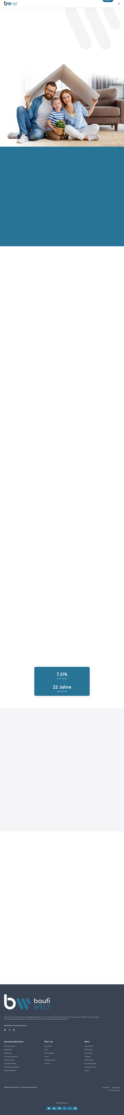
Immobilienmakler (10, 1063)
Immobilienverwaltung (59, 351)
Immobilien (93, 392)
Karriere (47, 1063)
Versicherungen (55, 392)
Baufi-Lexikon (89, 1060)
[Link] (62, 434)
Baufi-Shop (88, 1049)
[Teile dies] (54, 1108)
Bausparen (93, 310)
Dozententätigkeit (16, 392)
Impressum (106, 1087)
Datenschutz (116, 1087)
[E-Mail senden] (48, 1108)
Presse (46, 1056)
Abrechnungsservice (98, 351)
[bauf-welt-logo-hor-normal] (10, 3)
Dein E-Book (89, 1046)
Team (46, 1049)
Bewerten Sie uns (90, 1067)
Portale (87, 1070)
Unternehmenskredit (17, 351)
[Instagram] (9, 1030)
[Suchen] (110, 968)
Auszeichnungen (49, 1060)
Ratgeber (88, 1056)
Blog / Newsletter (90, 1063)
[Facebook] (5, 1030)
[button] (119, 3)
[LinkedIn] (14, 1030)
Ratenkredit (53, 310)
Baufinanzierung (15, 310)
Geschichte (48, 1046)
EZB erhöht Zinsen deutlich (85, 902)
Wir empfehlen (49, 1053)
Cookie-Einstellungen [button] (114, 1090)
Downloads (88, 1053)
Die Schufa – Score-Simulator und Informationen (28, 903)
